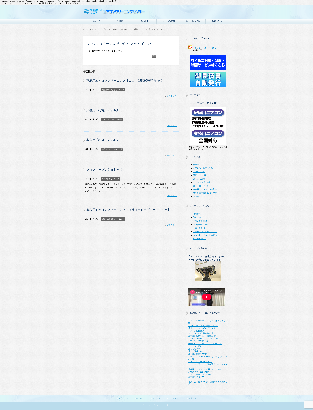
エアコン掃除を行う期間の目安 (202, 336)
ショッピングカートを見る (204, 48)
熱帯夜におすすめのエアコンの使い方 (205, 344)
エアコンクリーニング (110, 179)
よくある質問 (169, 21)
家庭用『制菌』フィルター (104, 140)
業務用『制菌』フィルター (104, 110)
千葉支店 (192, 398)
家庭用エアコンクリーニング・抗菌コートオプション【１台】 (128, 209)
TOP (101, 29)
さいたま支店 (174, 398)
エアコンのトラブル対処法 (200, 362)
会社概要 (144, 21)
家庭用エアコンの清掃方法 (205, 189)
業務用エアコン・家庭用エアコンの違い (206, 369)
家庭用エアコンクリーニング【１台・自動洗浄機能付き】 (125, 80)
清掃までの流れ (200, 175)
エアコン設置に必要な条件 (200, 374)
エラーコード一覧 (201, 186)
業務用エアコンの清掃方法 (205, 193)
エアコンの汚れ (195, 346)
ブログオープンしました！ (104, 169)
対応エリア (95, 21)
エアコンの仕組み (196, 331)
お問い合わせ (218, 21)
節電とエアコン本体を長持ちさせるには (206, 328)
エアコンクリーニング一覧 (112, 119)
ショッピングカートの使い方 (206, 235)
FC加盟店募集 (199, 239)
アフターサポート (201, 224)
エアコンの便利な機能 (198, 354)
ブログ (196, 196)
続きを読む (172, 96)
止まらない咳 (194, 349)
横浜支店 (156, 398)
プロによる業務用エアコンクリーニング (206, 338)
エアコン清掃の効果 (202, 182)
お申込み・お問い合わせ (204, 168)
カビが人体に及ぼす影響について (203, 326)
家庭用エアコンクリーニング (113, 90)
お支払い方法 (199, 172)
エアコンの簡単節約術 (198, 341)
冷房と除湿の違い (196, 351)
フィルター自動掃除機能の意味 (202, 333)
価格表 (120, 21)
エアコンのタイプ (196, 377)
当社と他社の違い (193, 21)
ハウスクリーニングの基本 (200, 372)
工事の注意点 (199, 228)
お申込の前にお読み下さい (205, 232)
